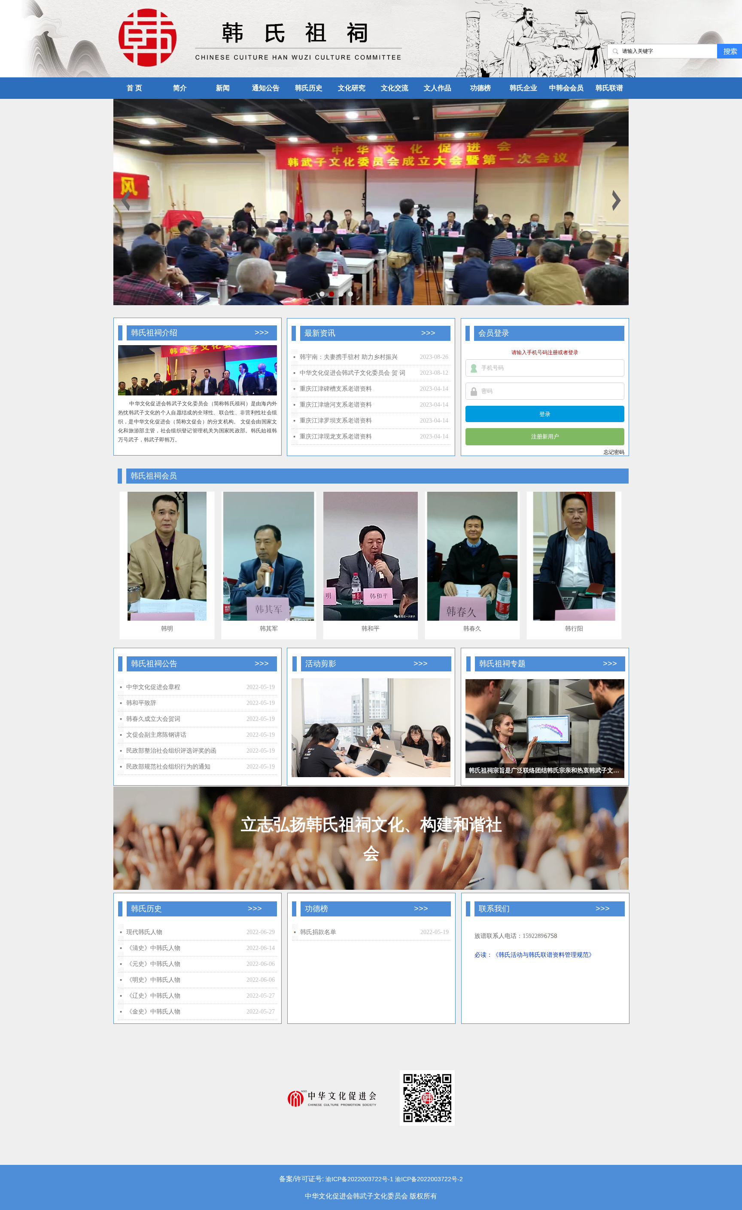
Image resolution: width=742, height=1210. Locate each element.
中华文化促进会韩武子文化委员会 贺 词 (352, 373)
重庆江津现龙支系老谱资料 (336, 436)
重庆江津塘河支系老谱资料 (336, 404)
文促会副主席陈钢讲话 (156, 735)
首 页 (134, 88)
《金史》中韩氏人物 (153, 1011)
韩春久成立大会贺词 (153, 719)
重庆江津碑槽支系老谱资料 (336, 389)
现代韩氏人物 (144, 932)
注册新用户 (545, 436)
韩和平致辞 (141, 703)
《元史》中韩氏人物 (153, 964)
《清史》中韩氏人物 (153, 948)
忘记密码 (614, 452)
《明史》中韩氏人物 (153, 980)
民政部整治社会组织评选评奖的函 (171, 750)
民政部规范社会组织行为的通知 (168, 766)
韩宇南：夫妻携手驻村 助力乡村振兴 (349, 357)
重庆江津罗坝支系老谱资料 (336, 420)
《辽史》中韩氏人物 (153, 996)
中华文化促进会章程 (153, 687)
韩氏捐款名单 (318, 932)
